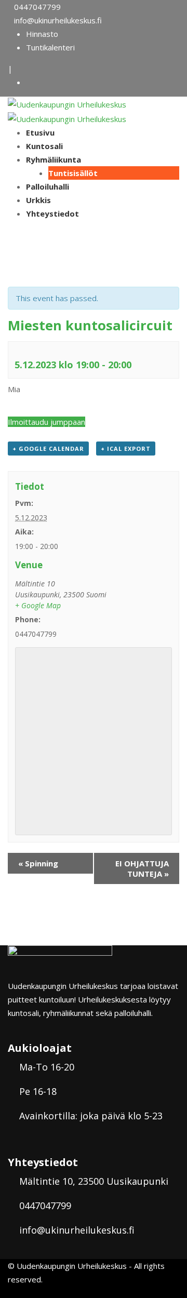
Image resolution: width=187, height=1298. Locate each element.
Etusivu (40, 132)
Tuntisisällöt (73, 173)
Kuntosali (44, 146)
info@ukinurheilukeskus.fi (58, 20)
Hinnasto (42, 34)
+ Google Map (38, 605)
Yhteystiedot (52, 213)
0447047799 (37, 7)
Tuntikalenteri (50, 47)
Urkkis (38, 200)
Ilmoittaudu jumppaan (46, 422)
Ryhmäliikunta (53, 159)
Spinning (38, 863)
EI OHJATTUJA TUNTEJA (142, 868)
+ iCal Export (126, 448)
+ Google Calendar (48, 448)
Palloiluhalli (47, 186)
